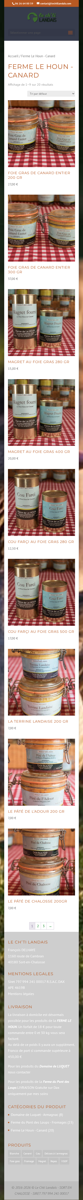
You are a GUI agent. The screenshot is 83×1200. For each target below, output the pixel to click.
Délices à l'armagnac (56, 1153)
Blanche (14, 1153)
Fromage (29, 1161)
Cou (38, 1153)
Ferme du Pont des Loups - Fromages (39, 1122)
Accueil (13, 56)
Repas (53, 1161)
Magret (42, 1161)
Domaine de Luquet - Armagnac (34, 1114)
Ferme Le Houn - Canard (29, 1130)
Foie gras (15, 1161)
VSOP (64, 1161)
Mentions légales (21, 993)
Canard (27, 1153)
